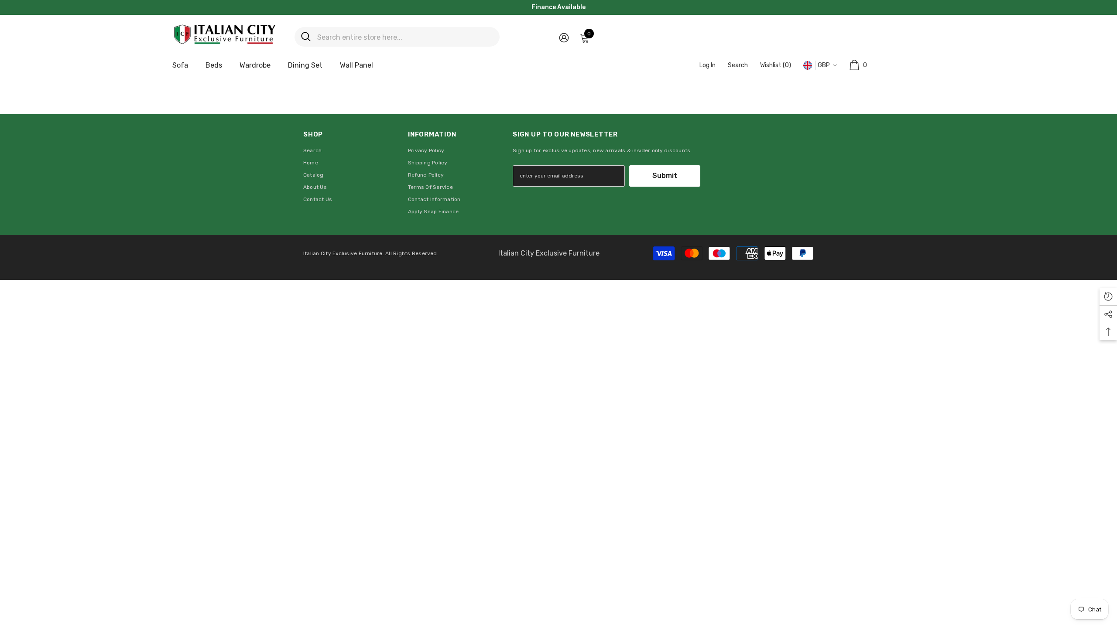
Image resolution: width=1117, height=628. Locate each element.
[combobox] (405, 37)
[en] (807, 66)
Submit (664, 175)
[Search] (397, 37)
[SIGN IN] (564, 37)
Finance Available (558, 7)
